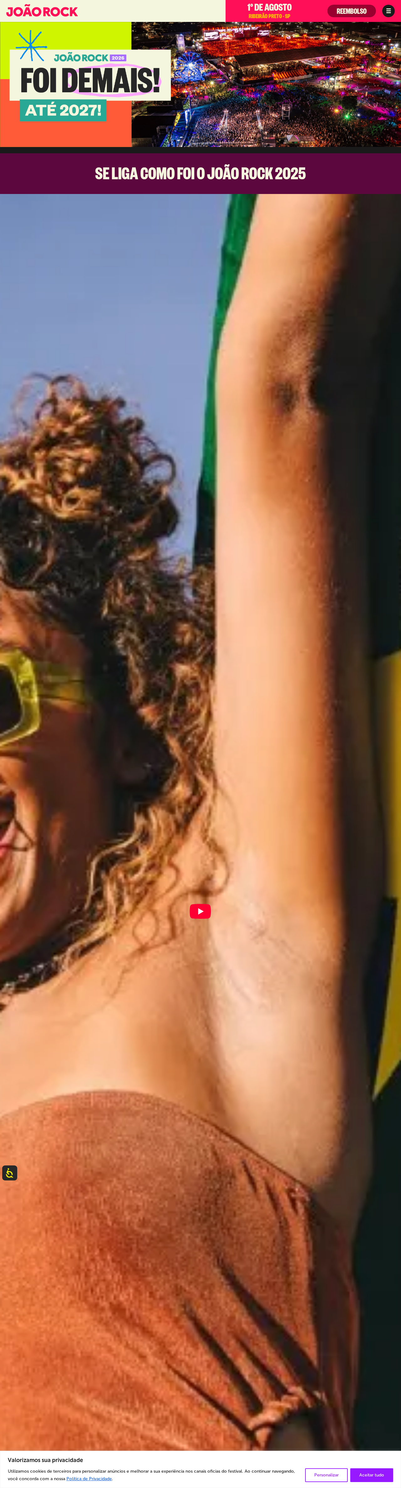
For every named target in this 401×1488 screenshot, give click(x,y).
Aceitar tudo (371, 1475)
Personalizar (326, 1475)
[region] (200, 1469)
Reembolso (352, 13)
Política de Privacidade (89, 1478)
